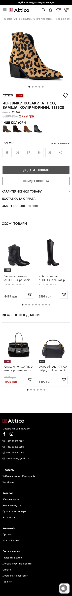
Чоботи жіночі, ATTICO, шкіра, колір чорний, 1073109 (52, 280)
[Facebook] (4, 434)
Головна (7, 18)
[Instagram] (11, 434)
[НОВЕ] (18, 252)
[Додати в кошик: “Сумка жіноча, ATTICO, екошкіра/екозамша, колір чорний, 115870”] (29, 380)
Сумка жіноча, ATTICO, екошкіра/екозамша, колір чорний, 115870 (18, 370)
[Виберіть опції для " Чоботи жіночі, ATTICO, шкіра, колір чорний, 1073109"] (64, 295)
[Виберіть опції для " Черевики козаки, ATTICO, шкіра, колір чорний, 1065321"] (29, 295)
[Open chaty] (63, 588)
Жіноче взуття (22, 18)
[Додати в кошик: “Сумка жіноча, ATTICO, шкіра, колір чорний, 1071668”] (64, 380)
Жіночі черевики (42, 18)
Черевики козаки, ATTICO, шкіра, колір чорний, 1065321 (17, 280)
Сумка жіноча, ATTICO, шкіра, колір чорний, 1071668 (53, 370)
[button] (5, 10)
